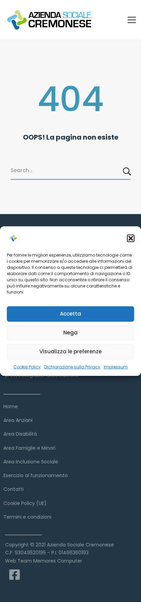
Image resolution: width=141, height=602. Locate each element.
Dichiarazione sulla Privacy (72, 366)
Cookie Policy (27, 366)
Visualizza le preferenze (70, 351)
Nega (70, 332)
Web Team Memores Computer (43, 560)
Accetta (70, 313)
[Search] (127, 171)
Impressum (116, 366)
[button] (130, 238)
